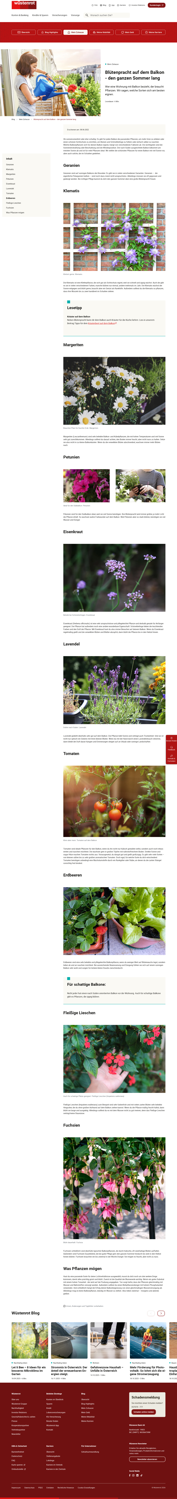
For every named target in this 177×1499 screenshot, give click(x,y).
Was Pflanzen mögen (15, 212)
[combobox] (107, 15)
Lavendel (10, 188)
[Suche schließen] (127, 15)
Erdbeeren (10, 198)
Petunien (10, 179)
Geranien (10, 164)
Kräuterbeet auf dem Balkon (102, 323)
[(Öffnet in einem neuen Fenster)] (129, 1475)
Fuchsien (10, 207)
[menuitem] (20, 15)
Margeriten (10, 174)
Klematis (10, 169)
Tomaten (10, 193)
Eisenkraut (10, 183)
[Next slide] (161, 1313)
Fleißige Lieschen (13, 203)
